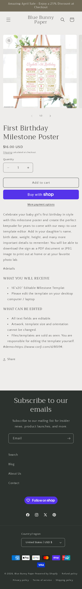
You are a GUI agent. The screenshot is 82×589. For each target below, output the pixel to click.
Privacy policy (21, 580)
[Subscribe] (68, 438)
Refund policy (70, 573)
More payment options (41, 204)
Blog (11, 464)
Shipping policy (64, 580)
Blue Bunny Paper (24, 573)
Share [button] (11, 359)
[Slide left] (31, 116)
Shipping (7, 152)
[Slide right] (50, 116)
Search (13, 455)
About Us (14, 473)
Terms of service (42, 580)
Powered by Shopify (46, 573)
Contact (13, 483)
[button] (8, 19)
